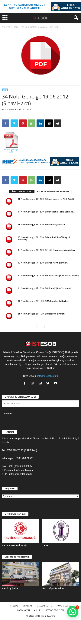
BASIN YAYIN (23, 610)
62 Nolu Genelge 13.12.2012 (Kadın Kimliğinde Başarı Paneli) (48, 275)
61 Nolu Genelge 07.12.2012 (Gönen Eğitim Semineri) (44, 288)
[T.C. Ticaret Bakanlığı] (20, 531)
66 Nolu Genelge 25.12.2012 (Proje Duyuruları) (41, 224)
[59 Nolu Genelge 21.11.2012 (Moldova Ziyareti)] (9, 316)
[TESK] (60, 531)
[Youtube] (56, 383)
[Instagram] (33, 383)
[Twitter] (49, 383)
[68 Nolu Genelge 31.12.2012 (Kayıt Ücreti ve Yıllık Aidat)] (9, 201)
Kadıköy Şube (10, 588)
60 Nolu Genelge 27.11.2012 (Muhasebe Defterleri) (43, 300)
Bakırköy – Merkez (53, 588)
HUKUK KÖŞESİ (64, 605)
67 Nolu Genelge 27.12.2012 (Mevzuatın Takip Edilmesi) (46, 211)
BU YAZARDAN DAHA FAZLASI (53, 191)
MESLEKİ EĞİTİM (44, 605)
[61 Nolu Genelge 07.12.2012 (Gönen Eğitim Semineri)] (9, 291)
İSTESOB (14, 605)
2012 (16, 27)
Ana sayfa (6, 27)
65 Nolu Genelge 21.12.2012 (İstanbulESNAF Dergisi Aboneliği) (44, 238)
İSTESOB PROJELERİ (54, 610)
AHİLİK (37, 610)
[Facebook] (25, 383)
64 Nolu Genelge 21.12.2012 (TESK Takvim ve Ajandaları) (47, 249)
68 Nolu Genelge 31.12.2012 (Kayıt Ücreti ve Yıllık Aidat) (46, 198)
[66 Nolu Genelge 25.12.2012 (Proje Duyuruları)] (9, 227)
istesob (12, 109)
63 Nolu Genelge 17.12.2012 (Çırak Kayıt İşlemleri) (43, 262)
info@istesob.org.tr (47, 376)
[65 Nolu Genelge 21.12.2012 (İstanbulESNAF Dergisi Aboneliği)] (9, 240)
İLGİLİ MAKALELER (21, 191)
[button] (75, 18)
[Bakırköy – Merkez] (60, 574)
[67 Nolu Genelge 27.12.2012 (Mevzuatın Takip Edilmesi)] (9, 214)
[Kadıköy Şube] (20, 574)
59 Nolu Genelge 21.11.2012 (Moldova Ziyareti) (41, 313)
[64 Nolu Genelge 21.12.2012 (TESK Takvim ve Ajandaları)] (9, 252)
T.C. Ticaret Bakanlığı (14, 545)
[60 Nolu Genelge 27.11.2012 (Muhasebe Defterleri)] (9, 303)
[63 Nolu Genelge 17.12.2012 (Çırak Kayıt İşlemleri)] (9, 265)
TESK (45, 545)
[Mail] (41, 383)
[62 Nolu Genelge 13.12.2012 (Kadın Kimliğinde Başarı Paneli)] (9, 278)
